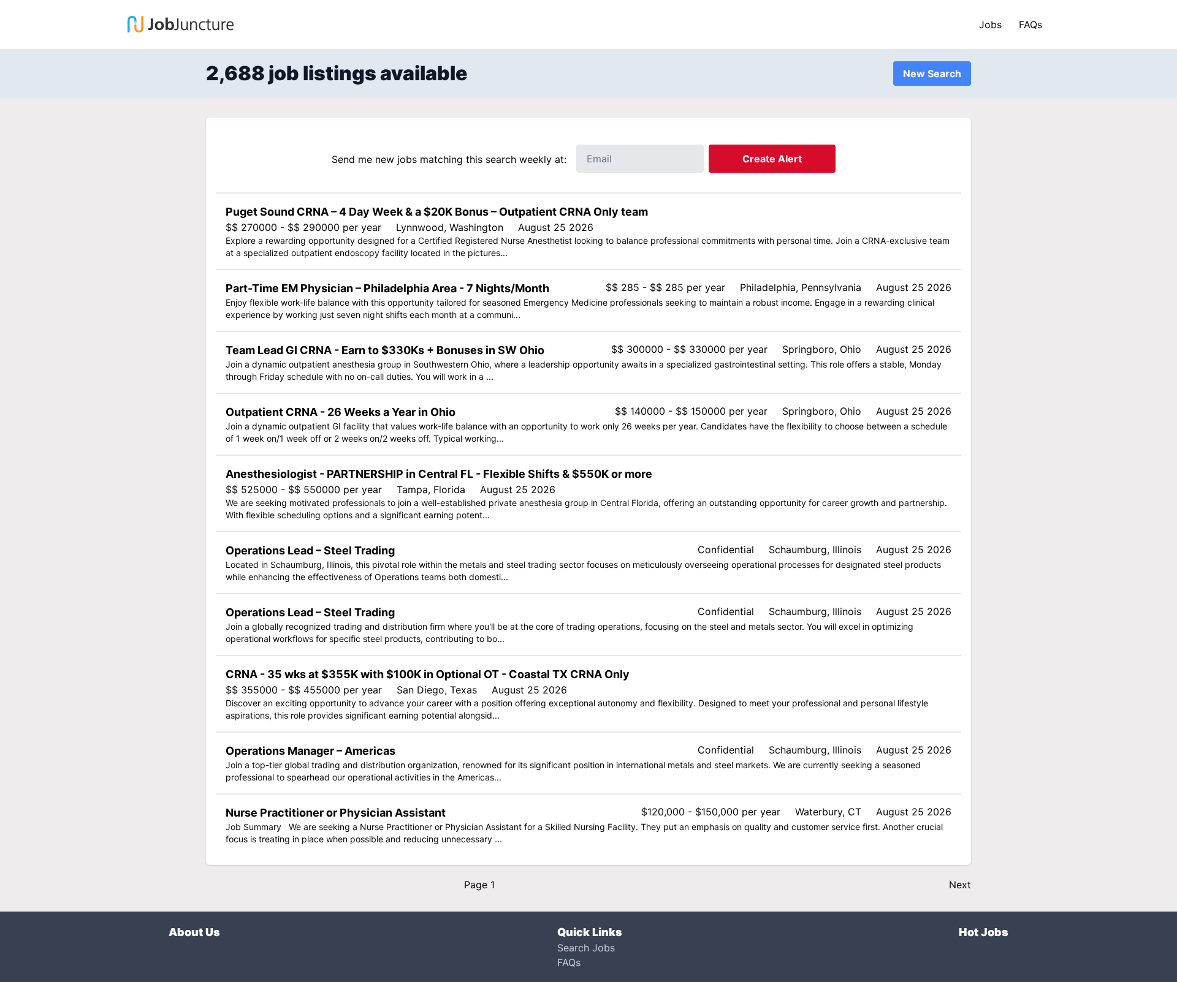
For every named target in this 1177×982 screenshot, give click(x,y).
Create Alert (772, 159)
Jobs (990, 24)
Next (960, 884)
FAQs (1030, 24)
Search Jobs (586, 948)
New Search (932, 73)
